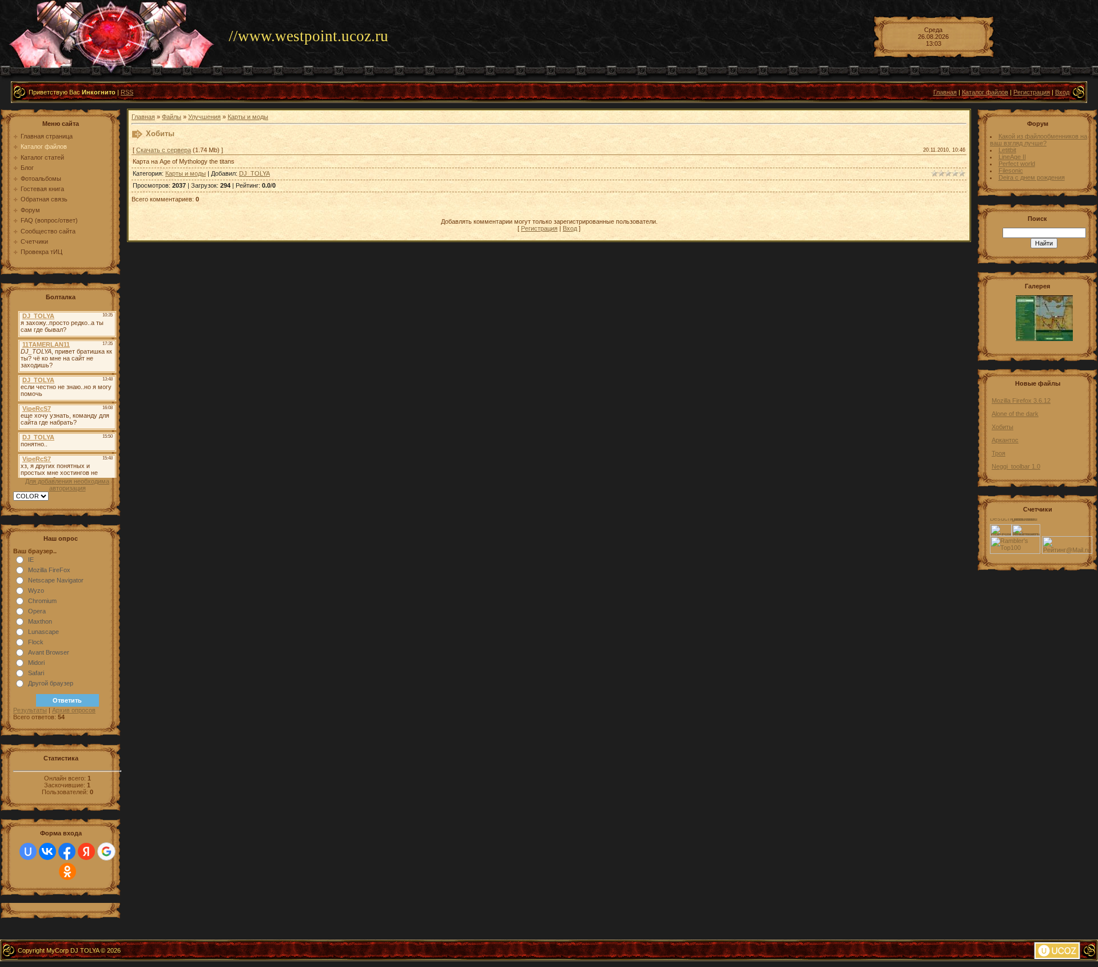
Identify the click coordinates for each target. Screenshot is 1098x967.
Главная (945, 92)
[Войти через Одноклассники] (67, 871)
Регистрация (1031, 92)
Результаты (30, 710)
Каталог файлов (985, 92)
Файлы (171, 116)
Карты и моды (248, 116)
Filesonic (1010, 170)
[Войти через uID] (28, 851)
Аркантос (1005, 440)
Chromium (42, 600)
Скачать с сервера (163, 149)
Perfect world (1016, 163)
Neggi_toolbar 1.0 (1016, 466)
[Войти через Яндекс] (86, 851)
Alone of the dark (1015, 413)
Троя (998, 453)
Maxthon (40, 621)
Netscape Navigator (55, 580)
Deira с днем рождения (1031, 177)
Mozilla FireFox (49, 569)
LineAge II (1012, 156)
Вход (1062, 92)
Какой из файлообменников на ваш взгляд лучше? (1038, 139)
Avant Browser (48, 652)
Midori (36, 662)
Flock (35, 642)
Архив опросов (74, 710)
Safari (36, 672)
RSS (127, 92)
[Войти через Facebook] (66, 851)
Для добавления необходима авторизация (67, 485)
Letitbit (1007, 149)
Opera (37, 611)
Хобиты (1002, 426)
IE (31, 559)
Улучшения (204, 116)
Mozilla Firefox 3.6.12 (1021, 400)
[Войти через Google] (106, 851)
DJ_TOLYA (254, 173)
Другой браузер (50, 683)
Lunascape (43, 631)
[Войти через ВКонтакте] (47, 851)
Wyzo (36, 590)
